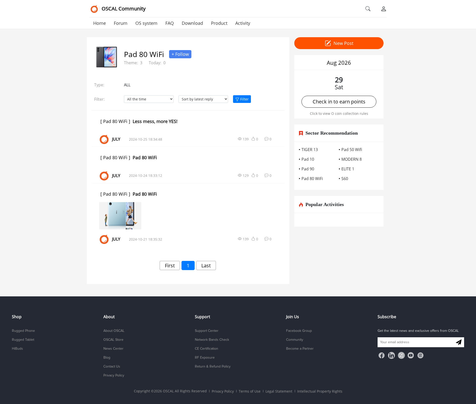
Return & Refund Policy (213, 366)
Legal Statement (279, 391)
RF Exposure (205, 357)
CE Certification (206, 348)
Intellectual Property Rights (319, 391)
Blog (106, 357)
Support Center (206, 331)
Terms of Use (250, 391)
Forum (120, 23)
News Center (113, 348)
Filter (244, 99)
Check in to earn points (339, 101)
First (170, 265)
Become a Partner (300, 348)
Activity (242, 23)
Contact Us (111, 366)
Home (99, 23)
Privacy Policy (113, 375)
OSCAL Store (113, 340)
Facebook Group (299, 331)
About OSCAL (113, 331)
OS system (146, 23)
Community (294, 340)
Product (219, 23)
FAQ (169, 23)
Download (192, 23)
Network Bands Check (212, 340)
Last (206, 265)
